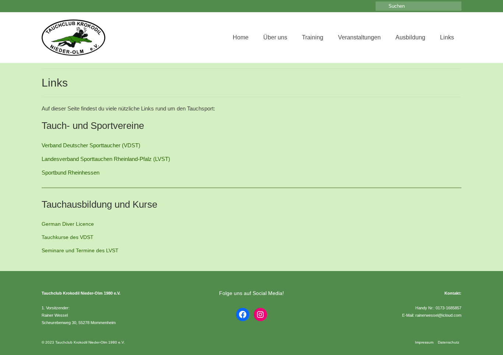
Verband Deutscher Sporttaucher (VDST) (91, 145)
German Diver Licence (68, 224)
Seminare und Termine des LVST (80, 250)
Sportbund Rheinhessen (70, 172)
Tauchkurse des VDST (68, 237)
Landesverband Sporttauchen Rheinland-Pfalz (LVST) (106, 159)
